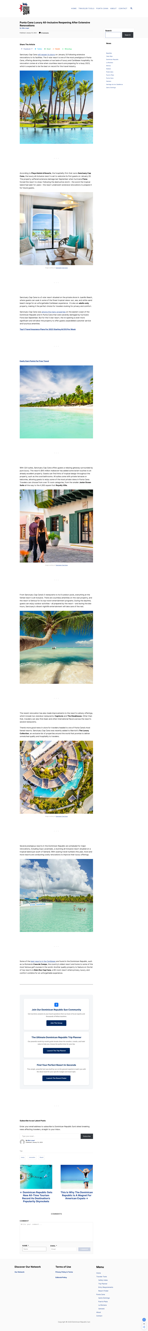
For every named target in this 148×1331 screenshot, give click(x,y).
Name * (25, 1246)
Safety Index (103, 1280)
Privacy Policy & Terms (64, 1272)
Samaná (101, 1309)
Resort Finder (103, 1291)
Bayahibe (109, 53)
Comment (24, 1221)
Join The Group (56, 1023)
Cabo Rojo (109, 56)
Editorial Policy (61, 1277)
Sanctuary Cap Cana (62, 268)
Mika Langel (25, 28)
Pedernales (109, 72)
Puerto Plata (110, 75)
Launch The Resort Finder (56, 1078)
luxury (22, 1157)
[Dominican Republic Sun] (32, 8)
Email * (53, 1246)
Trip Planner (102, 1284)
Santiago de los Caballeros (114, 84)
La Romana (109, 62)
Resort (41, 1157)
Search (128, 35)
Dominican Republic (112, 59)
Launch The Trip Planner (56, 1051)
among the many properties (54, 312)
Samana (108, 81)
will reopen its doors (46, 55)
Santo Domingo (111, 87)
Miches (108, 65)
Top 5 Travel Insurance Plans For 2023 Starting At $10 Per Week (48, 329)
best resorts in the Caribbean (43, 961)
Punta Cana (109, 78)
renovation (32, 1157)
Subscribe (87, 1136)
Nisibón (108, 69)
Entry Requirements (105, 1287)
